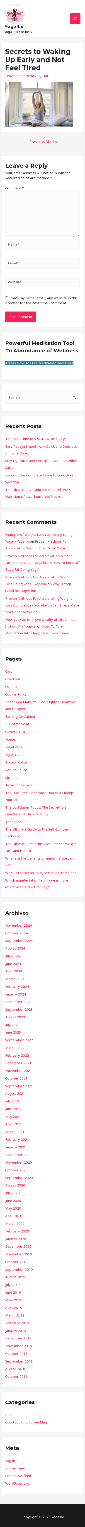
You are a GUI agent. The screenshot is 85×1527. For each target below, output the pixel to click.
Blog (8, 1414)
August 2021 (15, 1093)
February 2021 (17, 1139)
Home (10, 739)
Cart (8, 671)
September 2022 (19, 1040)
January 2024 (15, 994)
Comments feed (18, 1475)
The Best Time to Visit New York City (35, 438)
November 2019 (18, 1254)
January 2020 (15, 1239)
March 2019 (14, 1315)
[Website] (42, 282)
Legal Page (14, 747)
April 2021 (13, 1124)
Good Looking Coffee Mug (26, 1422)
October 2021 (16, 1078)
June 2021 (13, 1109)
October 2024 (16, 933)
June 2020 (13, 1200)
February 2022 (17, 1055)
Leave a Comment (19, 75)
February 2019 (17, 1323)
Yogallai (14, 26)
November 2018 (18, 1345)
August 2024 (15, 948)
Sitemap (12, 777)
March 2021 (14, 1131)
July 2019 (12, 1284)
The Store (13, 821)
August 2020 (15, 1185)
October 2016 (16, 1376)
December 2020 (18, 1154)
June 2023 (13, 1032)
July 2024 (12, 956)
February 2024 (17, 986)
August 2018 (15, 1368)
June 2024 (13, 963)
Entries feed (15, 1468)
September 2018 (19, 1361)
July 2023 (12, 1024)
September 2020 (19, 1177)
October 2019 (16, 1261)
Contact (11, 686)
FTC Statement (17, 724)
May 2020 (13, 1208)
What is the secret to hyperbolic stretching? (40, 872)
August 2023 (15, 1017)
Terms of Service (19, 785)
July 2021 (12, 1101)
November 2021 (18, 1070)
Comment (14, 188)
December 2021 (18, 1063)
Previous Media (43, 141)
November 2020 (18, 1162)
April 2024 (13, 971)
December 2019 (18, 1246)
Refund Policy (16, 770)
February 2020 (17, 1231)
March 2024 (14, 978)
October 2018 (16, 1353)
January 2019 (15, 1330)
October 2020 (16, 1170)
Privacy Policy (16, 762)
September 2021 (19, 1086)
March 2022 (14, 1047)
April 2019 (13, 1307)
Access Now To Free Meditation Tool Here (39, 363)
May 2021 (13, 1116)
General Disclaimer (20, 731)
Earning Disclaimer (20, 716)
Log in (10, 1460)
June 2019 (13, 1292)
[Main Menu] (75, 18)
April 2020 (13, 1215)
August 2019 (15, 1277)
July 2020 (12, 1193)
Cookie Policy (16, 694)
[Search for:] (42, 397)
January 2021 (15, 1147)
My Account (14, 754)
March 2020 (14, 1223)
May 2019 (13, 1300)
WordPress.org (17, 1483)
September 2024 (19, 940)
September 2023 (19, 1009)
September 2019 (19, 1269)
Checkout (12, 679)
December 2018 (18, 1338)
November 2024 (18, 925)
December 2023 (18, 1001)
